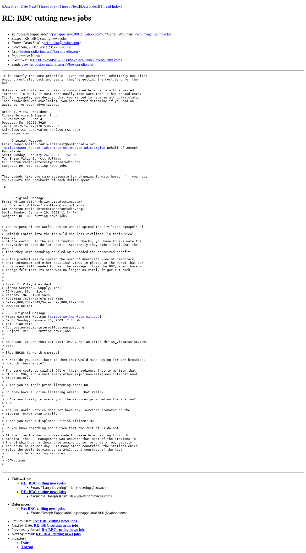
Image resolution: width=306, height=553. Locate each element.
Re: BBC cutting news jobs (43, 509)
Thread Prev (47, 6)
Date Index (89, 6)
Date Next (28, 6)
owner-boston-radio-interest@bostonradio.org (58, 64)
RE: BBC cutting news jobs (43, 483)
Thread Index (110, 6)
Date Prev (10, 6)
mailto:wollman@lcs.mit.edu (74, 316)
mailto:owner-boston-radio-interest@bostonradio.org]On (54, 148)
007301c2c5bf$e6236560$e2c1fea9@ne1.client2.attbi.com (75, 60)
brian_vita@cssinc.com (61, 43)
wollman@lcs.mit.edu (153, 34)
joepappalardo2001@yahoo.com (76, 34)
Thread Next (69, 6)
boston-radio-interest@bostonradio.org (49, 51)
